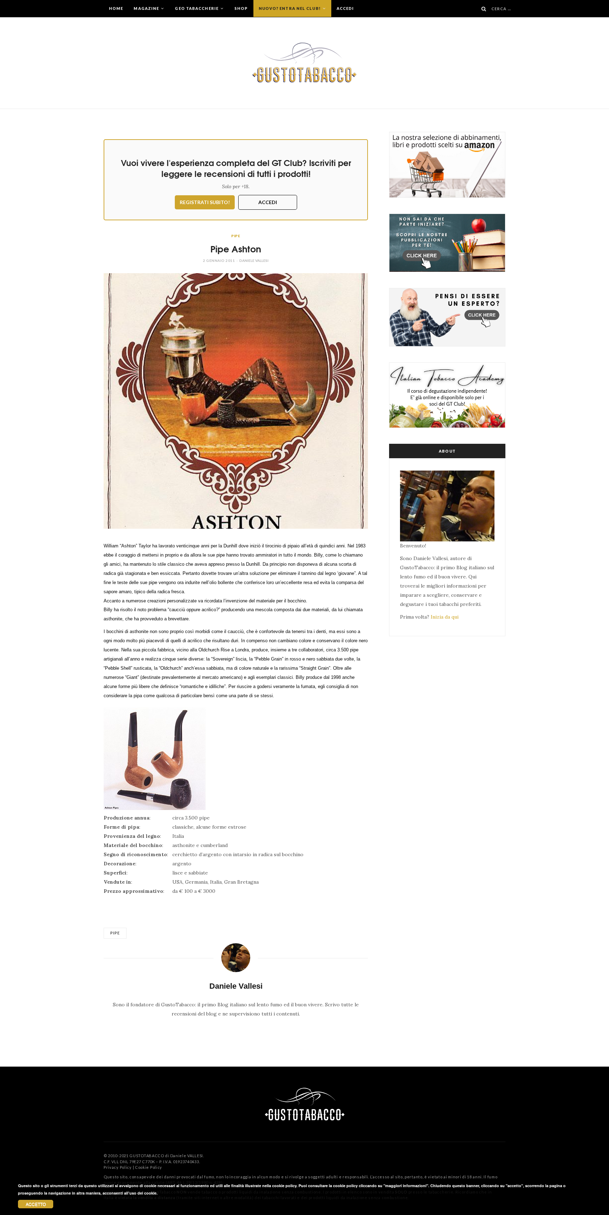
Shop (241, 8)
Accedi (345, 8)
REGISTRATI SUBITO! (205, 202)
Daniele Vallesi (254, 260)
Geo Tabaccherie (197, 8)
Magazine (147, 8)
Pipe (236, 236)
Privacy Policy (118, 1167)
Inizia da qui (445, 617)
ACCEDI (267, 202)
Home (116, 8)
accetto (36, 1204)
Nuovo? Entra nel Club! (290, 8)
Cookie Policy (148, 1167)
